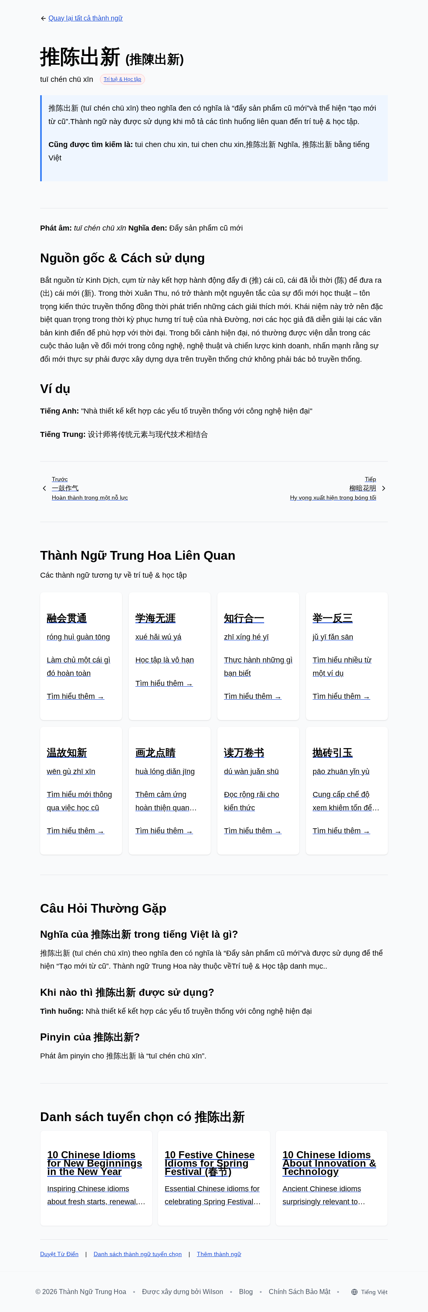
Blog (246, 1291)
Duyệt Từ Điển (59, 1254)
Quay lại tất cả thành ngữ (85, 18)
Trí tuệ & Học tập (122, 79)
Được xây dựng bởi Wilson (182, 1291)
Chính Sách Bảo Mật (299, 1291)
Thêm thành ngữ (219, 1254)
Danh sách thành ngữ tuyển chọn (138, 1254)
